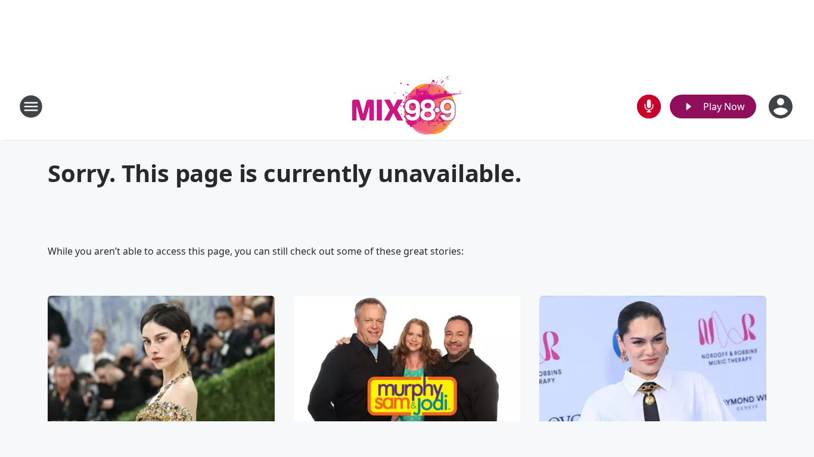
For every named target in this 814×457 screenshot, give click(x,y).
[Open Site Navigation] (31, 106)
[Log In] (782, 106)
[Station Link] (407, 106)
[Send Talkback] (649, 106)
